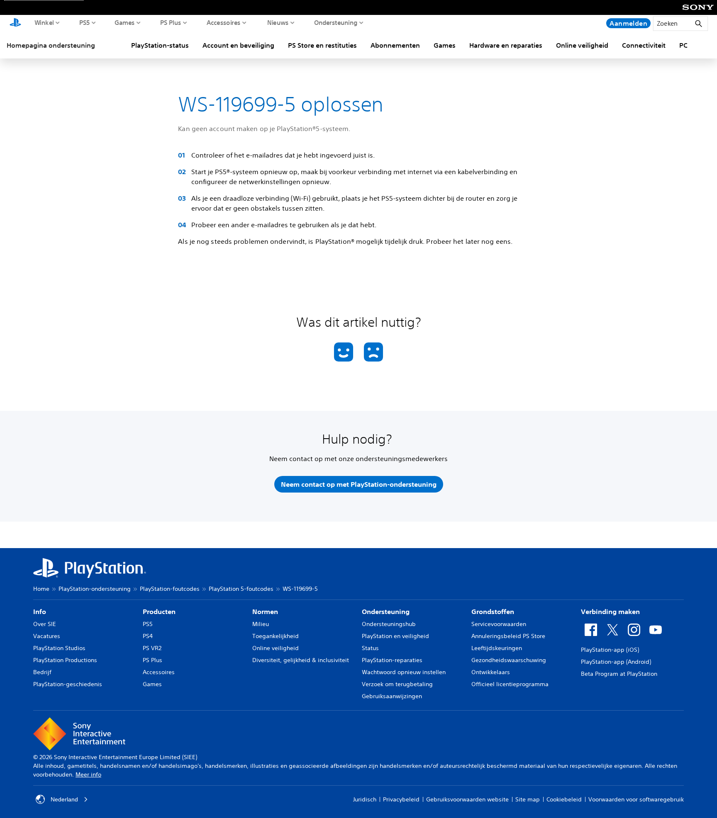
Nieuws (278, 22)
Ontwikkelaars (490, 672)
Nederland (64, 799)
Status (370, 648)
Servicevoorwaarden (498, 624)
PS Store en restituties (322, 45)
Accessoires (224, 22)
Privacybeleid (401, 799)
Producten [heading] (159, 611)
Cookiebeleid (564, 799)
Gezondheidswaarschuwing (508, 660)
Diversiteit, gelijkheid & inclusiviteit (300, 660)
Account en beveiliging (238, 45)
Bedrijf (42, 672)
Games (125, 22)
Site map (527, 799)
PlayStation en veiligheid (395, 636)
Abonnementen (395, 45)
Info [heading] (39, 611)
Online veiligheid (582, 45)
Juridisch (364, 799)
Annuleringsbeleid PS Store (508, 636)
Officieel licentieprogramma (510, 684)
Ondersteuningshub (389, 624)
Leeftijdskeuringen (496, 648)
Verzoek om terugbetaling (397, 684)
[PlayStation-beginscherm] (15, 23)
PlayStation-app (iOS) (610, 649)
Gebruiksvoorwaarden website (467, 799)
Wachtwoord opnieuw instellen (404, 672)
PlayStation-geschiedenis (67, 684)
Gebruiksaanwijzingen (392, 696)
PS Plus (170, 22)
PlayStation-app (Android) (616, 661)
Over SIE (44, 624)
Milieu (260, 624)
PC (683, 45)
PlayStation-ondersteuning (95, 588)
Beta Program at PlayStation (619, 673)
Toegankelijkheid (275, 636)
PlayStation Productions (65, 660)
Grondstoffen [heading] (492, 611)
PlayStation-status (160, 45)
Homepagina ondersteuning (51, 45)
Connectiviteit (644, 45)
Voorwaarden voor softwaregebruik (636, 799)
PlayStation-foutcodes (170, 588)
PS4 (148, 636)
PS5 (84, 22)
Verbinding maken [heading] (610, 611)
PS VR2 (152, 648)
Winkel (44, 22)
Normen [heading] (265, 611)
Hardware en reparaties (505, 45)
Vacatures (46, 636)
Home (41, 588)
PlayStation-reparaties (392, 660)
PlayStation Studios (59, 648)
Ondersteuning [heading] (386, 611)
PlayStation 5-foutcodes (241, 588)
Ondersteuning (336, 22)
